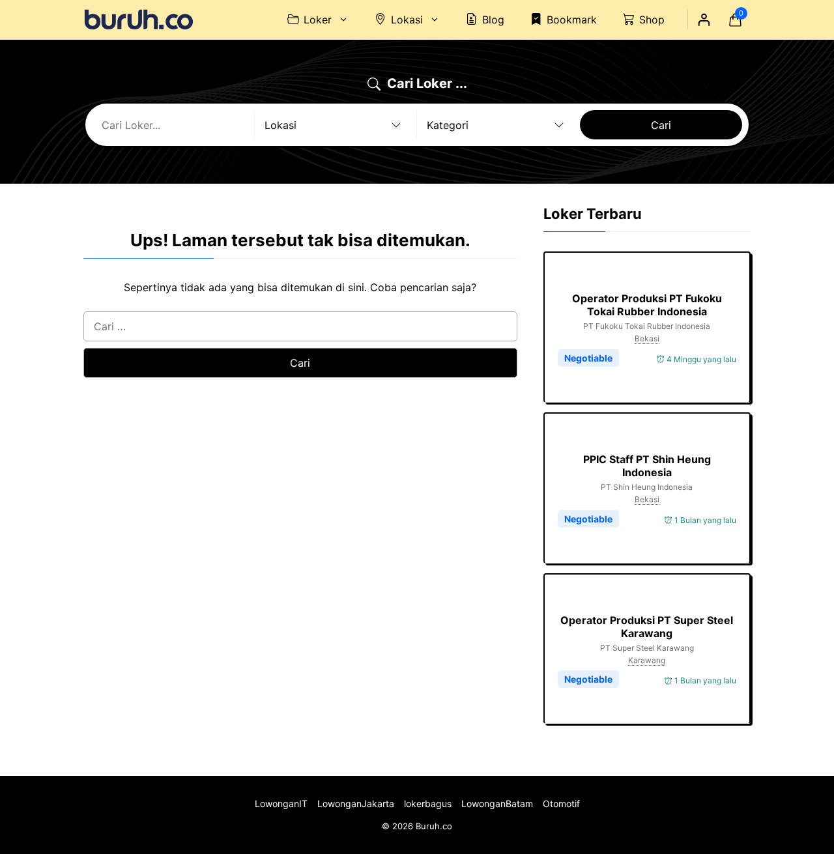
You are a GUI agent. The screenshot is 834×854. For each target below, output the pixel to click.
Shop (652, 19)
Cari (661, 125)
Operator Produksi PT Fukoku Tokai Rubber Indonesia (647, 305)
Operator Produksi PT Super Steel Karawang (646, 627)
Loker (318, 19)
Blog (493, 19)
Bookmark (572, 19)
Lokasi (407, 19)
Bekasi (647, 338)
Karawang (646, 660)
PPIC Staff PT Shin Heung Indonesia (647, 466)
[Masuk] (703, 19)
